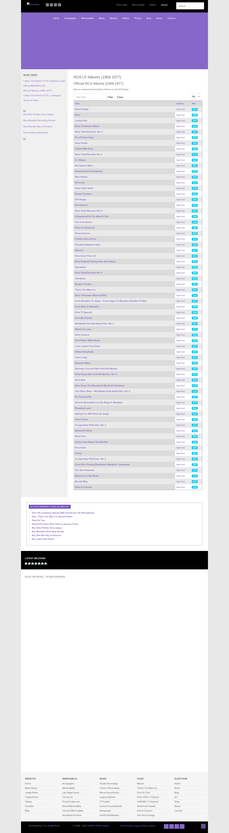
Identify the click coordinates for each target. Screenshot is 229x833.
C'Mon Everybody (84, 351)
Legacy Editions (107, 797)
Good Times (81, 419)
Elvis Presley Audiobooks (35, 132)
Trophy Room (31, 797)
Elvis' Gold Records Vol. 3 (88, 211)
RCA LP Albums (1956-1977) (37, 90)
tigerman (180, 109)
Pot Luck (79, 182)
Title (77, 103)
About (159, 18)
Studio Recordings (109, 783)
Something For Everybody (89, 171)
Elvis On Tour (38, 520)
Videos (125, 18)
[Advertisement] (114, 46)
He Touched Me (83, 397)
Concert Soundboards (111, 806)
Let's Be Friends (83, 318)
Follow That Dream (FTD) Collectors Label (44, 81)
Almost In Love (83, 329)
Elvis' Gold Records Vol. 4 (88, 272)
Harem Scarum (82, 233)
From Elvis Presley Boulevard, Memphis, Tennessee (102, 464)
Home (56, 18)
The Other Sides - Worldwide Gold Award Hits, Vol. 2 (102, 391)
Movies (113, 18)
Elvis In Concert (83, 487)
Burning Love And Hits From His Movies (96, 368)
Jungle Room (31, 792)
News (177, 788)
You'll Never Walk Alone (87, 340)
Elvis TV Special (83, 312)
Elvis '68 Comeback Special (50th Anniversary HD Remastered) (63, 513)
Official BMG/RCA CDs (34, 86)
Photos (138, 18)
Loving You (81, 120)
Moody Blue (81, 481)
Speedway (80, 267)
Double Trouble (83, 284)
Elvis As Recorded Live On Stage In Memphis (99, 402)
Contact (171, 18)
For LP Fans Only (84, 137)
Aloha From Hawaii (146, 806)
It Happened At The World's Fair (92, 216)
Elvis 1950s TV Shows (148, 797)
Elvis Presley (81, 109)
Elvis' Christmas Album (87, 126)
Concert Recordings (110, 788)
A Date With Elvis (84, 148)
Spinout (79, 250)
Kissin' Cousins (83, 194)
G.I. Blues (80, 160)
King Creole (81, 143)
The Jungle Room (51, 825)
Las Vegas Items (70, 792)
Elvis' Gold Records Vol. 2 (88, 154)
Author (180, 103)
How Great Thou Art (85, 256)
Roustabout (81, 205)
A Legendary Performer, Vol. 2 (90, 459)
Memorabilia (87, 18)
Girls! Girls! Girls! (84, 188)
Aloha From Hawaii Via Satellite (91, 442)
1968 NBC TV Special (147, 801)
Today (78, 453)
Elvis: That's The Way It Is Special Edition (52, 516)
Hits (194, 103)
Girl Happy (80, 199)
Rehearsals (105, 810)
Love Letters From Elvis (87, 346)
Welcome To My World (86, 476)
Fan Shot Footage (146, 815)
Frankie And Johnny (85, 239)
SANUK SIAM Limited (98, 825)
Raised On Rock (83, 430)
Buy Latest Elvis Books (43, 539)
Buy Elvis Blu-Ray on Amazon (37, 126)
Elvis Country (82, 334)
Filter (110, 97)
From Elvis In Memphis (87, 306)
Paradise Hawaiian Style (87, 244)
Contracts (67, 797)
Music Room (31, 788)
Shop (177, 801)
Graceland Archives (72, 815)
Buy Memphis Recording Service (39, 120)
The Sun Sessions (84, 470)
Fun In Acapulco (83, 222)
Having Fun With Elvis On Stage (92, 414)
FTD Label (105, 801)
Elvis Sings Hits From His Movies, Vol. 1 (96, 374)
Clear (120, 97)
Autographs (70, 18)
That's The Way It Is (85, 289)
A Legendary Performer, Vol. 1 (90, 425)
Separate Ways (83, 363)
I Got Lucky (81, 357)
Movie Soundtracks (109, 792)
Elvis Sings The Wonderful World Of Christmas (99, 385)
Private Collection (71, 801)
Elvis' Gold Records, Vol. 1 (89, 131)
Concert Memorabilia (72, 810)
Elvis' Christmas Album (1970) (90, 295)
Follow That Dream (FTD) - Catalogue (42, 95)
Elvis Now (80, 380)
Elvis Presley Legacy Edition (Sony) (137, 825)
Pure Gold (80, 447)
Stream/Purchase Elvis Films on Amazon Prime (55, 524)
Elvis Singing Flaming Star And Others (95, 261)
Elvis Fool (80, 436)
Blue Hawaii (81, 177)
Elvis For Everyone (85, 227)
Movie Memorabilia (71, 806)
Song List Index (31, 100)
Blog (149, 18)
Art (176, 797)
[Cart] (172, 5)
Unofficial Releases (109, 815)
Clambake (80, 278)
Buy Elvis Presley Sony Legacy (38, 114)
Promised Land (83, 408)
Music (102, 18)
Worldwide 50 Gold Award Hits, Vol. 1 (94, 323)
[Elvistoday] (33, 4)
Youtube (29, 806)
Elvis (77, 115)
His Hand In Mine (84, 165)
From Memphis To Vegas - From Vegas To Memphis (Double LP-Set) (110, 301)
